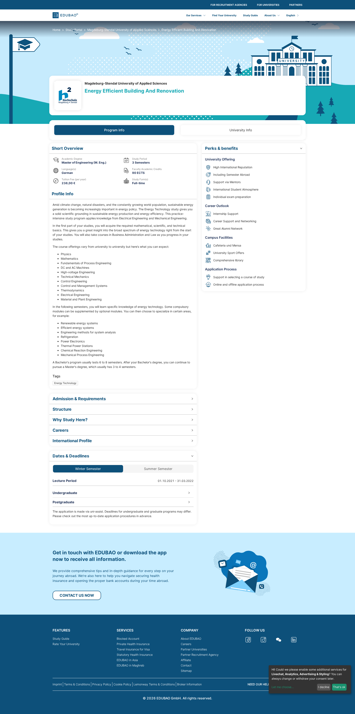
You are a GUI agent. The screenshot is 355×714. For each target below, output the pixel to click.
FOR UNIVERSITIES (268, 4)
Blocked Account (128, 638)
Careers (186, 644)
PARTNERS (295, 4)
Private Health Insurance (133, 644)
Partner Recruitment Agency (200, 654)
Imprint (57, 684)
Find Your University (224, 15)
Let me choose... (283, 687)
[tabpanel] (177, 333)
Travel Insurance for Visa (133, 649)
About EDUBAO (191, 638)
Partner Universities (194, 649)
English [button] (290, 15)
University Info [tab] (240, 130)
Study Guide (250, 15)
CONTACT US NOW (77, 595)
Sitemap (186, 670)
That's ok (339, 687)
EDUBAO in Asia (127, 660)
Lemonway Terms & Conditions (154, 684)
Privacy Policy (101, 684)
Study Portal (74, 29)
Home (56, 29)
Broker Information (189, 684)
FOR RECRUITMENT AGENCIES (229, 4)
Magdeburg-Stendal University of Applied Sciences (121, 29)
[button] (123, 148)
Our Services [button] (194, 15)
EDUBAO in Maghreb (130, 665)
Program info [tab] (114, 130)
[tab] (123, 399)
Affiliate (186, 660)
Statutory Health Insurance (135, 654)
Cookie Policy (122, 684)
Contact (186, 665)
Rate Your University (66, 644)
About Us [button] (270, 15)
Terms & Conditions (77, 684)
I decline (323, 687)
